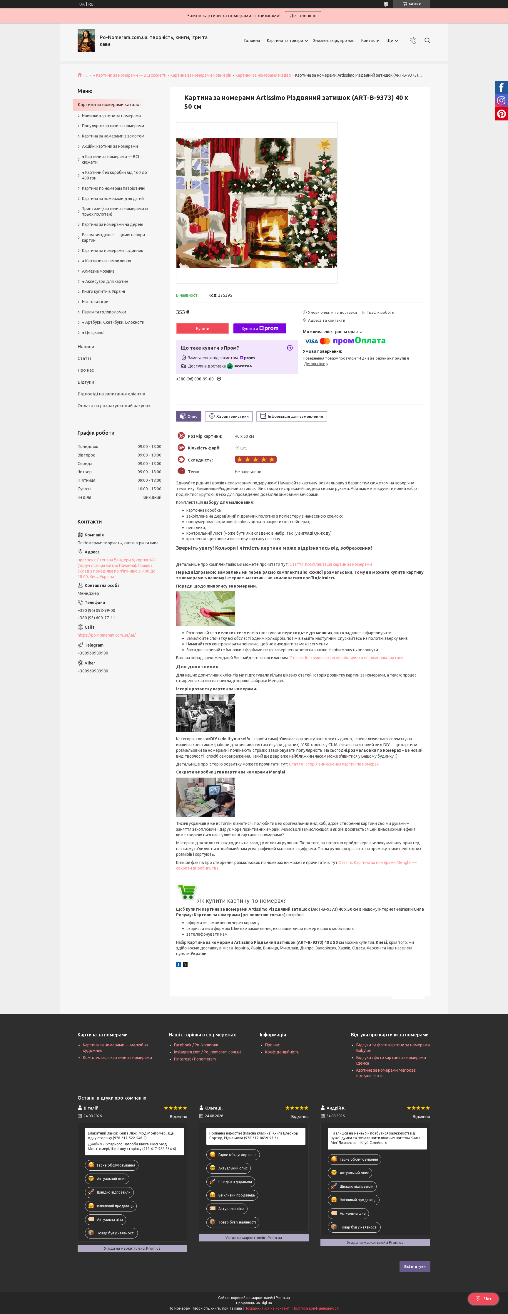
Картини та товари (285, 40)
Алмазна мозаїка (98, 271)
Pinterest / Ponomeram (195, 1059)
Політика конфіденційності (316, 1308)
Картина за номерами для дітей (113, 198)
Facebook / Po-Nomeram (196, 1045)
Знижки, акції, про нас (333, 40)
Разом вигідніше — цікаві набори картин (113, 237)
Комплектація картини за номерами (117, 1057)
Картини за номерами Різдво (263, 75)
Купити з (250, 328)
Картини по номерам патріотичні (113, 188)
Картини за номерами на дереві (112, 224)
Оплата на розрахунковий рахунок (114, 405)
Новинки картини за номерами (111, 115)
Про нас (86, 369)
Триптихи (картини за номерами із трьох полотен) (115, 211)
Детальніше (303, 15)
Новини (86, 346)
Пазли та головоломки (104, 312)
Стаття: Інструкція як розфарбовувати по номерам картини (347, 657)
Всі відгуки (415, 1266)
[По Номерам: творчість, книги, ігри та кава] (86, 40)
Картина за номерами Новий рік (201, 75)
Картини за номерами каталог (109, 104)
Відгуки (86, 382)
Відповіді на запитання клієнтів (111, 393)
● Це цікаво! (93, 332)
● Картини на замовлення (106, 261)
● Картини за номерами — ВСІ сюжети (129, 75)
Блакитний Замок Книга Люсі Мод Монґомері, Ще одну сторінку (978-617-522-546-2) (131, 1135)
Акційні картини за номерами (110, 146)
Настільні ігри (95, 301)
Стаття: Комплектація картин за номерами (331, 564)
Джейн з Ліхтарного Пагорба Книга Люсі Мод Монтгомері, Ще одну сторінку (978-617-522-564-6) (132, 1146)
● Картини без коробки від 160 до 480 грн (114, 175)
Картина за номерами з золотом (113, 136)
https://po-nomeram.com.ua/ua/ (107, 635)
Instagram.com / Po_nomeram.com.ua (207, 1052)
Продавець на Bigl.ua (254, 1303)
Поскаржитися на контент (267, 1308)
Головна (252, 40)
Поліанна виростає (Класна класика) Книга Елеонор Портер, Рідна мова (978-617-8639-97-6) (253, 1135)
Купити (202, 328)
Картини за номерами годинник (112, 250)
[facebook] (178, 965)
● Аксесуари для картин (105, 281)
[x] (185, 965)
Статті (84, 358)
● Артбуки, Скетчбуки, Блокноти (113, 322)
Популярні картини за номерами (113, 125)
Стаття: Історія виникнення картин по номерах (334, 764)
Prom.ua (283, 1298)
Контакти (370, 40)
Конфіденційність (282, 1052)
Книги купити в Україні (103, 291)
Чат (488, 1298)
